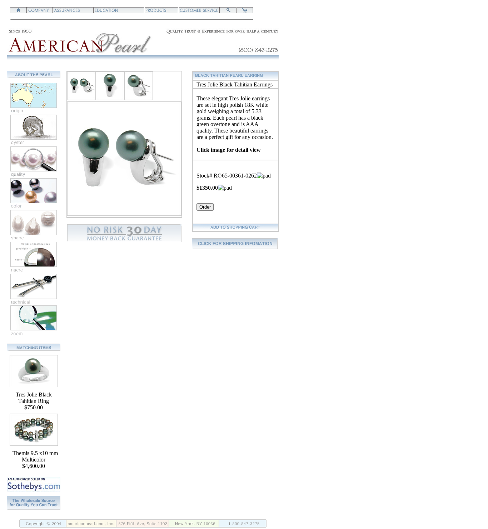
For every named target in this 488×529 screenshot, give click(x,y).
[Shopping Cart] (245, 11)
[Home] (18, 11)
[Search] (228, 11)
